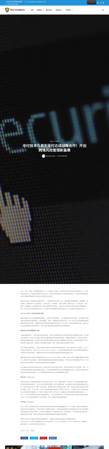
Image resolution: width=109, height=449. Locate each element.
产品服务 (39, 10)
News (52, 141)
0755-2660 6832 (13, 4)
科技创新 (32, 430)
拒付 (27, 430)
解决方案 (48, 10)
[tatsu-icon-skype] (103, 3)
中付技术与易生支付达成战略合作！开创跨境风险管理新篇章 (54, 148)
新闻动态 (58, 10)
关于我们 (68, 10)
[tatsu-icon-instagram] (100, 3)
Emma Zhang (51, 156)
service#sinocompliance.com (36, 2)
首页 (32, 10)
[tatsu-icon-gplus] (98, 3)
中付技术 (23, 430)
